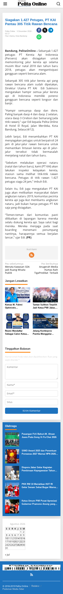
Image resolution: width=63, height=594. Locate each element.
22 (20, 541)
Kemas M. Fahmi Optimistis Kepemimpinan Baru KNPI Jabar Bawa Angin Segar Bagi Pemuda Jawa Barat (17, 306)
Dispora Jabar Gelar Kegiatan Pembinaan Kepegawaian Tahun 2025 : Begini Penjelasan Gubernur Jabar (40, 469)
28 (18, 544)
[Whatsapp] (38, 36)
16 (23, 538)
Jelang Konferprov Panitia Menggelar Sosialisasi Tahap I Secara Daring (42, 332)
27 (15, 544)
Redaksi (35, 586)
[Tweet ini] (44, 30)
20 (15, 541)
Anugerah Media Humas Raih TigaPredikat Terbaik (46, 268)
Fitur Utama (10, 36)
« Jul (7, 554)
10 (6, 538)
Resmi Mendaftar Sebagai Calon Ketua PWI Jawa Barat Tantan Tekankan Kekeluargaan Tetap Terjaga (17, 332)
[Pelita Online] (32, 3)
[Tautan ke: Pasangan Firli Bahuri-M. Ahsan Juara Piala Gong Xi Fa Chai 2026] (12, 439)
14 (18, 538)
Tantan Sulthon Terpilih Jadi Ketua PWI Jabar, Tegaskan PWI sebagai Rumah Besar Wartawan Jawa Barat (45, 306)
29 (20, 544)
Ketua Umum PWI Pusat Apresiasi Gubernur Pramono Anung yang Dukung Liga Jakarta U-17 (39, 502)
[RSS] (31, 255)
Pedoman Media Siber (13, 589)
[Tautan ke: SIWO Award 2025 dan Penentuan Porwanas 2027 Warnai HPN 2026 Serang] (12, 456)
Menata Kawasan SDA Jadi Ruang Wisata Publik (17, 268)
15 (20, 538)
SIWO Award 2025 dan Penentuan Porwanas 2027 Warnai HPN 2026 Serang (39, 452)
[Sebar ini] (38, 30)
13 (15, 538)
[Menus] (5, 4)
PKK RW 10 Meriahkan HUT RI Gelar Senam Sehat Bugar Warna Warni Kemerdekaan (39, 486)
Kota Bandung (21, 36)
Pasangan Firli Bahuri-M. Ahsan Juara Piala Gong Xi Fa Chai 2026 (39, 435)
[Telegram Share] (50, 30)
